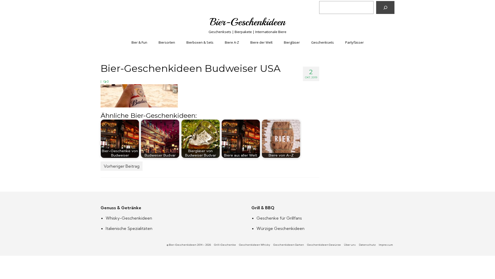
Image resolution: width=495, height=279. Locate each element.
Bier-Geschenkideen (247, 22)
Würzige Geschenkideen (280, 228)
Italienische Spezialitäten (129, 228)
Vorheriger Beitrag (121, 166)
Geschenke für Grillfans (279, 218)
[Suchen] (385, 7)
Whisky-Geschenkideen (129, 218)
